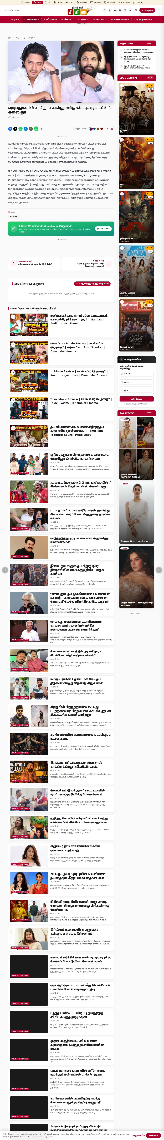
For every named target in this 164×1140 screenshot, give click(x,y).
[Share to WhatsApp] (20, 129)
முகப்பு (11, 37)
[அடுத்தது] (159, 570)
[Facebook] (104, 10)
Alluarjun (13, 216)
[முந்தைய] (5, 570)
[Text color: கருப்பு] (91, 128)
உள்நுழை (149, 10)
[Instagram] (120, 10)
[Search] (136, 10)
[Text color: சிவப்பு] (101, 129)
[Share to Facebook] (10, 129)
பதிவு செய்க (136, 399)
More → (150, 43)
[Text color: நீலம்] (94, 129)
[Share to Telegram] (26, 129)
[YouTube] (115, 10)
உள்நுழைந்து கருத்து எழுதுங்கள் (94, 283)
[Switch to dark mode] (130, 10)
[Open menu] (158, 10)
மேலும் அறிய (139, 1135)
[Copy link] (41, 129)
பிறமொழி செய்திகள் (25, 37)
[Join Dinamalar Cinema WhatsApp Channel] (125, 10)
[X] (110, 10)
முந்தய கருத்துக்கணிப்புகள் (135, 404)
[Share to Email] (31, 129)
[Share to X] (15, 129)
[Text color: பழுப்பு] (98, 129)
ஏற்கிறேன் (153, 1135)
